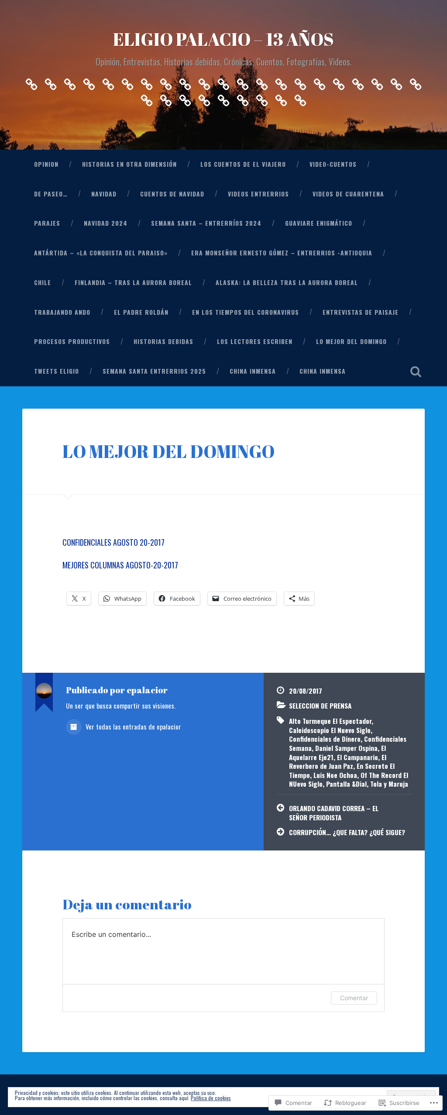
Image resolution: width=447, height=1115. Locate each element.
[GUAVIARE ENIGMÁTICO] (262, 82)
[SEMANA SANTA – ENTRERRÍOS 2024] (243, 82)
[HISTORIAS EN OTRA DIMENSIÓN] (51, 82)
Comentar (354, 997)
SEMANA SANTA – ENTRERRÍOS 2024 (206, 223)
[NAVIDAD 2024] (223, 82)
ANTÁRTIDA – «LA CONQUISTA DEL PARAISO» (101, 252)
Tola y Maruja (389, 783)
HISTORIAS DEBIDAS (163, 341)
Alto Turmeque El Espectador (330, 721)
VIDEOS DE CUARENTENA (348, 193)
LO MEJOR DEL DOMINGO (351, 341)
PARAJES (47, 223)
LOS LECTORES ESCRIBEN (254, 341)
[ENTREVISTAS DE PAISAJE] (147, 98)
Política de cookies (211, 1097)
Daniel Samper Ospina (346, 748)
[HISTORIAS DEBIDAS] (185, 98)
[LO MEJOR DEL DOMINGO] (223, 98)
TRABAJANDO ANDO (62, 312)
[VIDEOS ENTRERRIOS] (166, 82)
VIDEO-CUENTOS (333, 164)
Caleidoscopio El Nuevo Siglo (330, 730)
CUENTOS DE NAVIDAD (172, 193)
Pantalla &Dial (346, 783)
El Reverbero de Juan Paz (337, 761)
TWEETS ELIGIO (56, 371)
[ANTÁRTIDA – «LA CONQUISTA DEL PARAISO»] (281, 82)
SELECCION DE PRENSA (320, 705)
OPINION (46, 164)
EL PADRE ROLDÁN (141, 312)
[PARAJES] (204, 82)
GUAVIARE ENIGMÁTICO (318, 223)
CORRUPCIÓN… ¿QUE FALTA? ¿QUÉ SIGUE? (347, 832)
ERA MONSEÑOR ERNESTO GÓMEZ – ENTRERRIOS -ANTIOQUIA (281, 252)
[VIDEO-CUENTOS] (89, 82)
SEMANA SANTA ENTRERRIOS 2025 (154, 371)
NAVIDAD (104, 193)
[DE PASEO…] (108, 82)
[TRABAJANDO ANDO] (377, 82)
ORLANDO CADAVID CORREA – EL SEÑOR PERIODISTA (333, 812)
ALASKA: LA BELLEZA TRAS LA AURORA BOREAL (287, 282)
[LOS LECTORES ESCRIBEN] (204, 98)
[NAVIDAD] (127, 82)
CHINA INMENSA (253, 371)
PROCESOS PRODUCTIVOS (72, 341)
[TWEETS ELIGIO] (243, 98)
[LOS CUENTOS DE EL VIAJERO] (70, 82)
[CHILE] (320, 82)
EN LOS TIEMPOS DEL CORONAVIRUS (245, 312)
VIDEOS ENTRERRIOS (258, 193)
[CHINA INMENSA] (281, 98)
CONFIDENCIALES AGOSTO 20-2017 (113, 542)
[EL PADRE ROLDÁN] (396, 82)
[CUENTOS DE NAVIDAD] (147, 82)
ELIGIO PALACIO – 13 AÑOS (223, 39)
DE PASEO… (51, 193)
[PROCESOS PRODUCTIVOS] (166, 98)
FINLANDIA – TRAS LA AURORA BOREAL (133, 282)
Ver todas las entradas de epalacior (132, 726)
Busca (416, 371)
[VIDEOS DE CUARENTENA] (185, 82)
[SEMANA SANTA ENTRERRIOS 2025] (262, 98)
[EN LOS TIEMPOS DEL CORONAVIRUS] (416, 82)
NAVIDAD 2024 (105, 223)
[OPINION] (31, 82)
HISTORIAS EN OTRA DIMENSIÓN (129, 164)
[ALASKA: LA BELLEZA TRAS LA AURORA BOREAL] (358, 82)
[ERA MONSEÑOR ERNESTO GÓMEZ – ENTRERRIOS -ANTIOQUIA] (300, 82)
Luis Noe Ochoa (335, 775)
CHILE (42, 282)
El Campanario (357, 757)
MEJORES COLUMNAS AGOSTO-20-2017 (120, 565)
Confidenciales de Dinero (325, 738)
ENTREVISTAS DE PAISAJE (361, 312)
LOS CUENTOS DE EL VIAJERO (243, 164)
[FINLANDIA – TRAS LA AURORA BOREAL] (339, 82)
